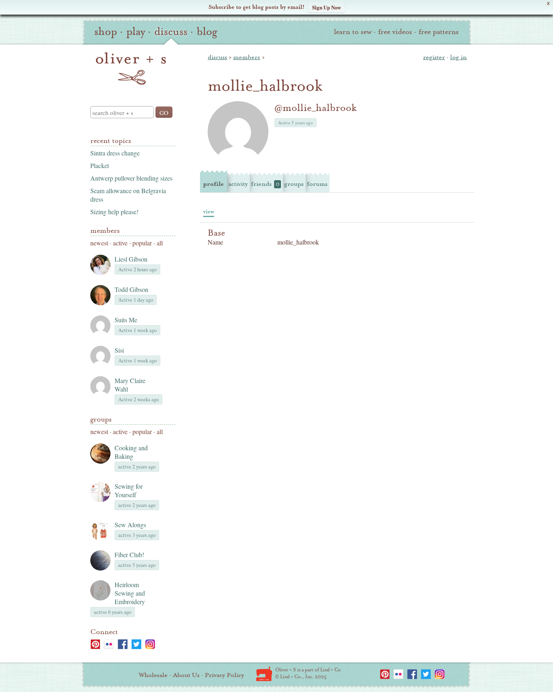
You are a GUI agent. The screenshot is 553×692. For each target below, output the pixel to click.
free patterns (439, 31)
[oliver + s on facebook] (123, 644)
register (434, 57)
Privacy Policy (224, 675)
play (135, 31)
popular (142, 242)
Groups (101, 419)
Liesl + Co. (264, 673)
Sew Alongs (130, 524)
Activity (238, 184)
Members (105, 230)
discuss (170, 31)
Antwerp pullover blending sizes (131, 178)
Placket (99, 165)
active (120, 242)
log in (458, 57)
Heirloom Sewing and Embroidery (130, 593)
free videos (395, 31)
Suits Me (126, 319)
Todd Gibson (131, 289)
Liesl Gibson (131, 259)
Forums (317, 184)
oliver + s (131, 68)
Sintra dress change (115, 153)
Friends (265, 184)
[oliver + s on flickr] (109, 644)
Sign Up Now (326, 7)
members (246, 57)
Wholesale (153, 675)
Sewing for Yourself (129, 490)
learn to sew (353, 31)
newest (99, 242)
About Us (186, 675)
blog (207, 31)
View (208, 211)
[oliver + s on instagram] (150, 644)
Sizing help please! (114, 211)
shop (105, 31)
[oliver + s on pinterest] (95, 644)
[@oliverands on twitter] (136, 644)
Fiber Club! (129, 554)
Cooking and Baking (131, 451)
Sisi (119, 350)
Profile (213, 184)
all (160, 242)
